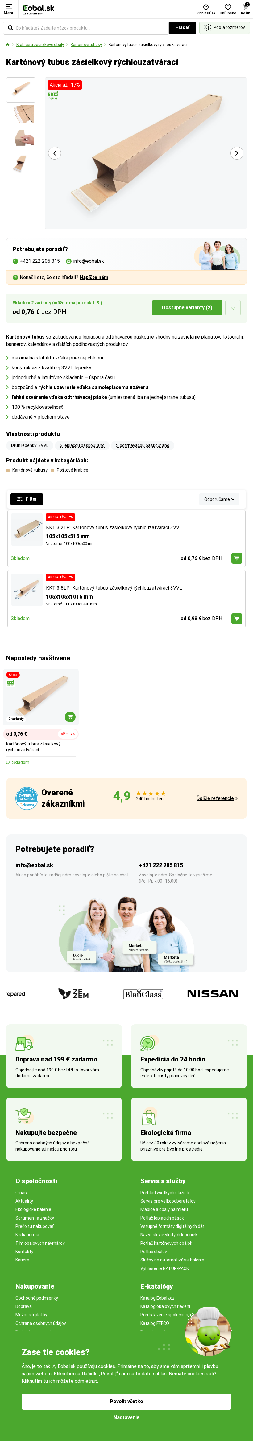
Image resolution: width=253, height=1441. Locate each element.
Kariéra (22, 1259)
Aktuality (24, 1201)
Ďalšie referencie (215, 798)
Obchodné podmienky (36, 1298)
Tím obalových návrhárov (40, 1243)
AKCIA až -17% (60, 517)
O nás (21, 1192)
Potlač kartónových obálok (166, 1243)
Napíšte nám (94, 277)
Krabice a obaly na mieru (164, 1209)
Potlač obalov (153, 1251)
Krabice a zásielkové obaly (40, 44)
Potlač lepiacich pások (162, 1218)
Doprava (23, 1306)
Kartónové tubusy (86, 44)
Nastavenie (126, 1417)
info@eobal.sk (34, 865)
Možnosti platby (31, 1314)
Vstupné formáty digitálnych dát (172, 1226)
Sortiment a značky (34, 1218)
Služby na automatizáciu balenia (172, 1259)
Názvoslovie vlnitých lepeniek (168, 1234)
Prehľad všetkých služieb (164, 1192)
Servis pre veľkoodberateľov (168, 1201)
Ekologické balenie (33, 1209)
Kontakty (24, 1251)
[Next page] (236, 153)
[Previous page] (54, 153)
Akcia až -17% (65, 85)
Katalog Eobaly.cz (157, 1298)
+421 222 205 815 (161, 865)
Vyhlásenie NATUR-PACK (164, 1268)
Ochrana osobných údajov (40, 1323)
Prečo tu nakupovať (34, 1226)
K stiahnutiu (27, 1234)
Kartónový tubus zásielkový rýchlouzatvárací (148, 44)
